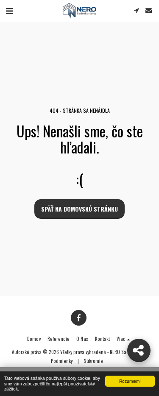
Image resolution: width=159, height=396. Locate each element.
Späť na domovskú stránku (79, 208)
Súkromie (93, 360)
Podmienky (62, 360)
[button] (9, 10)
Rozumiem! (130, 381)
